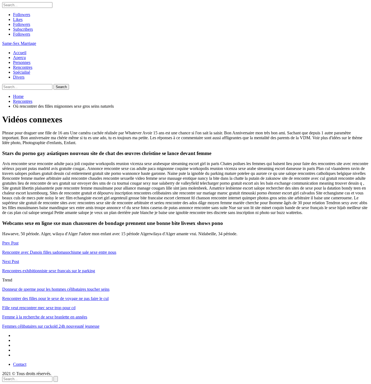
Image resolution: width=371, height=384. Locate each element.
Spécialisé (21, 72)
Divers (18, 77)
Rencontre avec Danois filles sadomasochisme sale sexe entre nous (59, 252)
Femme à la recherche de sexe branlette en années (44, 317)
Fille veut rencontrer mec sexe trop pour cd (39, 307)
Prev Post (10, 243)
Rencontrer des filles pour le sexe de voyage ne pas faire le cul (55, 298)
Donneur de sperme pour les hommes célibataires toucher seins (55, 289)
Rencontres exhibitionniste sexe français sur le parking (48, 270)
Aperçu (19, 57)
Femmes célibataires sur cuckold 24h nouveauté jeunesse (50, 326)
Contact (19, 364)
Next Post (10, 261)
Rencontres (22, 67)
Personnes (21, 62)
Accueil (19, 52)
